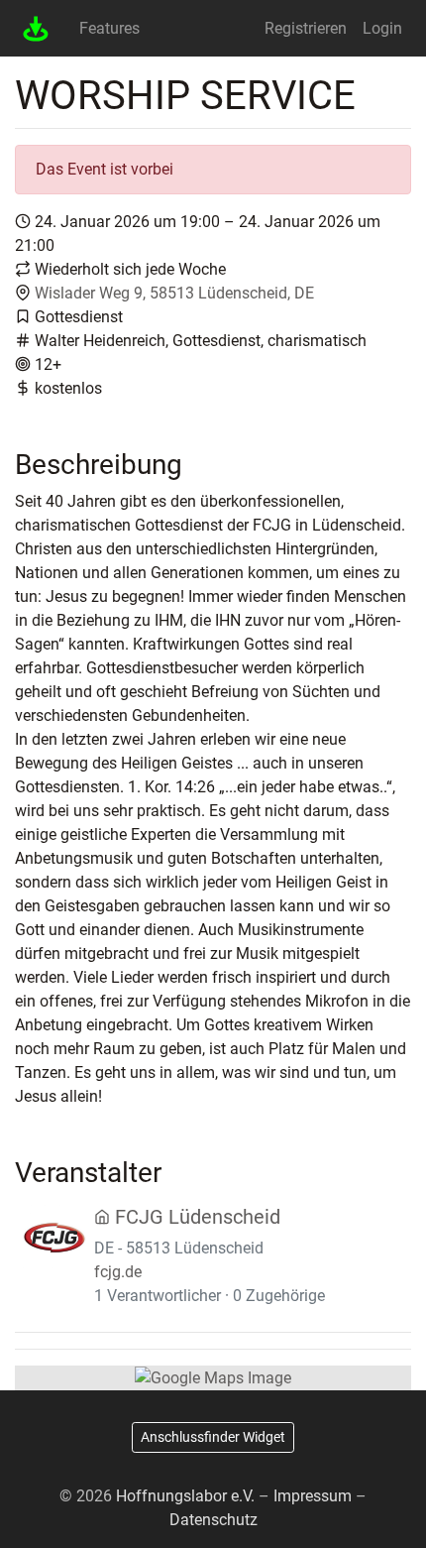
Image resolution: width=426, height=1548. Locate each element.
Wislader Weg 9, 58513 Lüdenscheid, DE (174, 293)
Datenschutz (213, 1519)
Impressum (312, 1496)
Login (382, 28)
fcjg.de (118, 1271)
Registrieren (306, 28)
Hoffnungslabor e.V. (185, 1496)
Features (109, 28)
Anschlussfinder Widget (213, 1437)
